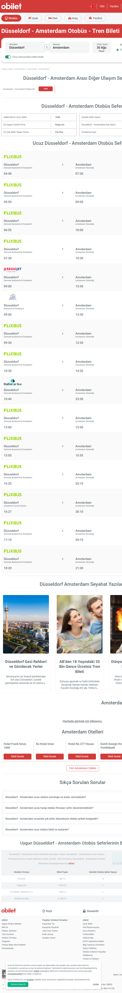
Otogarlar (6, 941)
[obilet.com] (19, 8)
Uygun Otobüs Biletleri (11, 924)
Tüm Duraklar (8, 934)
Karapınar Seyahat (50, 927)
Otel (55, 18)
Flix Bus (59, 132)
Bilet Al (5, 927)
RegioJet (59, 124)
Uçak (34, 18)
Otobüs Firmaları (9, 938)
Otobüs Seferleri (9, 931)
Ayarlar (96, 984)
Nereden (13, 44)
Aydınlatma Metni (15, 974)
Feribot (97, 18)
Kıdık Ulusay (47, 934)
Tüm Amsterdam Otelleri (82, 768)
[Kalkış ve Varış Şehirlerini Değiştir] (47, 47)
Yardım (114, 6)
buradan (30, 980)
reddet (36, 971)
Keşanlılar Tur (48, 924)
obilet (71, 863)
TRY (102, 6)
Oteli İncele (17, 756)
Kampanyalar (8, 948)
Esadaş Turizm (48, 938)
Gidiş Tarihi (102, 44)
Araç (74, 18)
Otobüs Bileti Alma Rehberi (14, 945)
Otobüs (12, 18)
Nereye (56, 44)
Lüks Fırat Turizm (50, 931)
